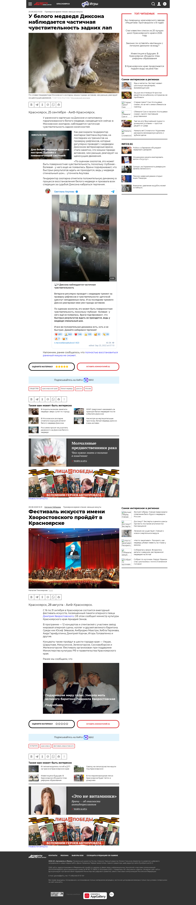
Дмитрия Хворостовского (58, 616)
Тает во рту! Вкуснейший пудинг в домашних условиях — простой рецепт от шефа (149, 123)
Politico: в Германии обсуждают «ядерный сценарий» (147, 149)
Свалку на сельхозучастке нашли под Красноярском (101, 767)
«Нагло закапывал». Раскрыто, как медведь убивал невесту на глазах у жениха (150, 542)
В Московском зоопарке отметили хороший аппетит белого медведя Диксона (53, 420)
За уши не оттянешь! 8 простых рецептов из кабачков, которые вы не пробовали (150, 95)
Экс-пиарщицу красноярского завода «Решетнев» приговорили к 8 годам (144, 21)
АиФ (51, 590)
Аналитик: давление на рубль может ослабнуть (149, 187)
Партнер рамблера (73, 894)
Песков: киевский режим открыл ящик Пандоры (147, 177)
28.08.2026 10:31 (35, 507)
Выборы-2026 (77, 855)
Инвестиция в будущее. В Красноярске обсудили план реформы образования (144, 56)
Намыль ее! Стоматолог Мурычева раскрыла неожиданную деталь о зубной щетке (149, 133)
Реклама (64, 855)
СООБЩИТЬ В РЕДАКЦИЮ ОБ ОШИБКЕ (102, 855)
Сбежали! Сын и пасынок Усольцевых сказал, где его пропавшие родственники (150, 114)
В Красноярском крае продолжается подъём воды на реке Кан (144, 67)
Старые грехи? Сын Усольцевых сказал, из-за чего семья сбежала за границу (150, 104)
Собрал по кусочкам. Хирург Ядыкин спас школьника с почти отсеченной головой (150, 561)
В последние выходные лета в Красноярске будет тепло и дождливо (99, 778)
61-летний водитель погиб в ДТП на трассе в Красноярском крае (55, 767)
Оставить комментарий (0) (98, 367)
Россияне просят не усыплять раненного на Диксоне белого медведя (54, 430)
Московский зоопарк (80, 98)
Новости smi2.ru (38, 498)
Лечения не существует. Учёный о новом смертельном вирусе (149, 532)
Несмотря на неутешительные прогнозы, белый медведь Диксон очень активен (101, 420)
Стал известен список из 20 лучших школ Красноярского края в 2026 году (144, 33)
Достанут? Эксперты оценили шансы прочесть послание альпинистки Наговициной (150, 523)
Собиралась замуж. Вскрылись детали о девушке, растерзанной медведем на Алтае (148, 552)
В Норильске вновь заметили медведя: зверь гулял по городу (55, 410)
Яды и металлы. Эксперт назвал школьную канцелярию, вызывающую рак (148, 85)
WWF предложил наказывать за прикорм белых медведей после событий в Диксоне (100, 411)
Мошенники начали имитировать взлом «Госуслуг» (148, 158)
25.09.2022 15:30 (35, 12)
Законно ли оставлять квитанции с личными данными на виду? (144, 44)
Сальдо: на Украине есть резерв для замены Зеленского (149, 168)
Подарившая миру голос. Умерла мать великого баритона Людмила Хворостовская (80, 697)
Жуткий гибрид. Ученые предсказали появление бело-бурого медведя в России (150, 514)
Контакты (52, 855)
